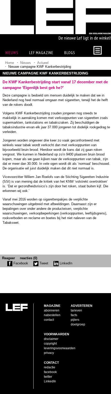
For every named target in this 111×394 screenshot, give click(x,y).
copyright (50, 343)
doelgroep (78, 324)
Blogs (69, 52)
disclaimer (51, 339)
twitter (48, 376)
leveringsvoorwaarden (59, 348)
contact (49, 320)
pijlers (75, 320)
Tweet (43, 263)
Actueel (43, 63)
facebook (50, 372)
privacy (49, 353)
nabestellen (52, 315)
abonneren (51, 310)
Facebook (20, 263)
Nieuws (25, 63)
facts (74, 315)
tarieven (76, 310)
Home (9, 63)
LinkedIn (65, 263)
